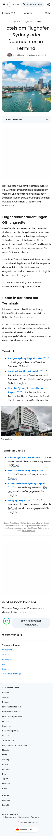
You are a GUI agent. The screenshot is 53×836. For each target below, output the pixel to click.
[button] (4, 4)
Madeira (5, 750)
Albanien (6, 769)
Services (5, 669)
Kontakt (5, 805)
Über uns (6, 800)
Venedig (5, 759)
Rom (4, 774)
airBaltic (5, 692)
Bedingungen (11, 817)
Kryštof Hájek (18, 55)
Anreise (28, 13)
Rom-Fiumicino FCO (11, 711)
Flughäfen (16, 22)
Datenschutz (24, 817)
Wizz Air (5, 735)
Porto (4, 788)
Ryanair (5, 702)
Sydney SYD (8, 13)
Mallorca (6, 783)
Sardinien (6, 726)
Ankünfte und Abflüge (11, 674)
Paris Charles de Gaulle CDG (14, 745)
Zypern (5, 779)
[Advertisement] (26, 153)
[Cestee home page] (13, 4)
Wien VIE (5, 697)
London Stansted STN (11, 707)
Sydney (28, 22)
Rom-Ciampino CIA (11, 731)
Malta (4, 755)
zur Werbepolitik (28, 530)
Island (5, 764)
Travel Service (8, 740)
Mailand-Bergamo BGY (12, 716)
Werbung (35, 817)
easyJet (5, 721)
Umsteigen (7, 659)
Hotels (38, 22)
